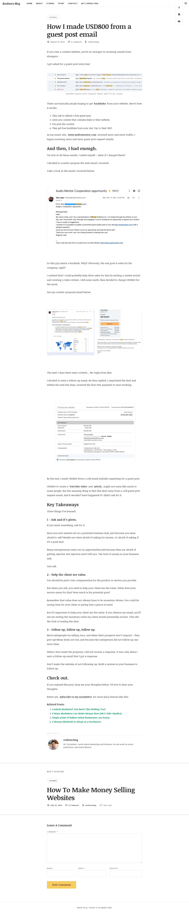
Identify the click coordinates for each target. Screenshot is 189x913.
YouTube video (78, 486)
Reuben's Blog (11, 3)
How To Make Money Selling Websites (91, 793)
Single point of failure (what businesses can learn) (81, 717)
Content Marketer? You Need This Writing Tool (78, 709)
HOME (29, 3)
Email (81, 868)
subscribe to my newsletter (76, 696)
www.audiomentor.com (82, 134)
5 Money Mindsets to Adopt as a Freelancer (76, 721)
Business (53, 17)
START (61, 3)
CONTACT (73, 3)
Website (114, 868)
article (98, 486)
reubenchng (93, 42)
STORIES (50, 3)
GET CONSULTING (89, 3)
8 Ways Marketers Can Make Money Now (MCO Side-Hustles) (87, 713)
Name (50, 868)
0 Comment (76, 42)
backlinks (100, 103)
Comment (52, 832)
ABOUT (39, 3)
